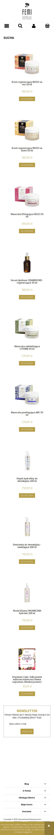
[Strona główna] (27, 11)
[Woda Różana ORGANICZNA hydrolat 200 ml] (27, 592)
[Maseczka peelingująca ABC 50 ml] (27, 394)
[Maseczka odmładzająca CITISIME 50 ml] (27, 328)
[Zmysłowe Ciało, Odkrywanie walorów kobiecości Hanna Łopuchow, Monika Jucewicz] (27, 659)
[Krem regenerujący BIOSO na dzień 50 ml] (27, 130)
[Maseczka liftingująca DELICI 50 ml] (27, 196)
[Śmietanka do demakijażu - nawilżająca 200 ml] (27, 526)
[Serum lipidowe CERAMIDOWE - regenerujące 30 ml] (27, 262)
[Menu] (7, 26)
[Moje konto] (34, 26)
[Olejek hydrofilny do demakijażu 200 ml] (27, 460)
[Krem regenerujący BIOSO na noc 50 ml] (27, 64)
